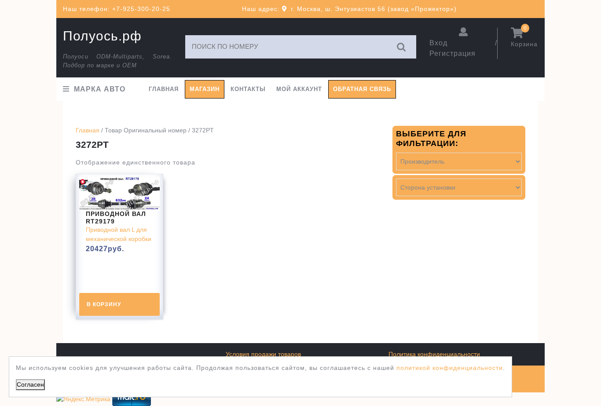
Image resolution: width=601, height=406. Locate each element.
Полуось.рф (102, 36)
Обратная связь (362, 89)
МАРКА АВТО (99, 89)
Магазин (205, 89)
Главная (164, 89)
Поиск (402, 47)
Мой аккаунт (299, 89)
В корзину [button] (104, 304)
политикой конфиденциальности (449, 367)
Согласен (30, 384)
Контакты (248, 89)
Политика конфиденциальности (434, 354)
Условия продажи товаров (263, 354)
